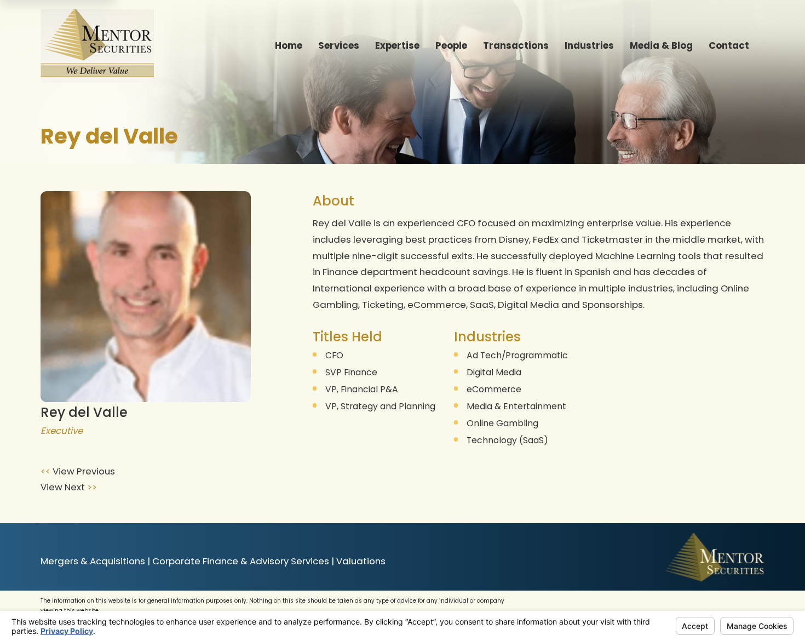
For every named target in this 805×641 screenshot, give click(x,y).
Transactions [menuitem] (516, 45)
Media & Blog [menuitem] (661, 45)
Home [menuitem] (288, 45)
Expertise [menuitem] (397, 45)
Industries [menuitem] (589, 45)
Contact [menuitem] (729, 45)
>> (91, 487)
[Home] (97, 46)
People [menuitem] (451, 45)
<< (47, 471)
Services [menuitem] (338, 45)
